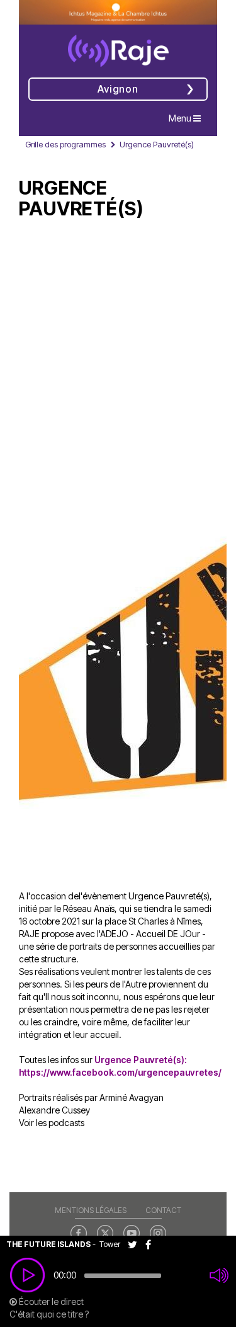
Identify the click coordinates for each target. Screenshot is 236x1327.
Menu (188, 117)
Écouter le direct (50, 1301)
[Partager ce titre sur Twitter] (136, 1244)
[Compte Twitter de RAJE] (105, 1231)
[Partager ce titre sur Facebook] (151, 1244)
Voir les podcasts (51, 1122)
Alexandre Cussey (54, 1110)
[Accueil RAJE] (118, 46)
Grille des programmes (65, 144)
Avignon (118, 89)
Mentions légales (90, 1210)
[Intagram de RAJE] (158, 1231)
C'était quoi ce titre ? (49, 1314)
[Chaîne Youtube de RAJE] (131, 1231)
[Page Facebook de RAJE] (78, 1231)
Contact (163, 1210)
